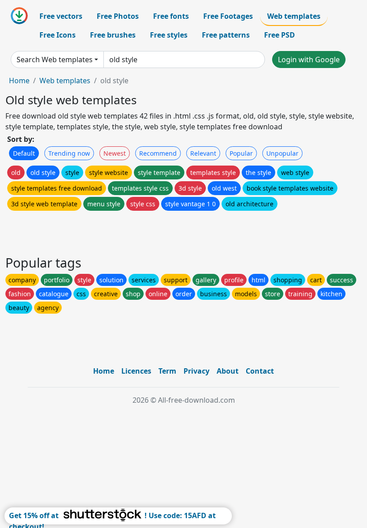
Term (167, 371)
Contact (260, 371)
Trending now (69, 153)
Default (24, 153)
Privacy (196, 371)
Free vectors (60, 16)
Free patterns (226, 35)
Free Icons (57, 35)
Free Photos (118, 16)
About (228, 371)
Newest (114, 153)
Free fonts (171, 16)
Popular (241, 153)
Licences (136, 371)
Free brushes (113, 35)
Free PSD (279, 35)
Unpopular (282, 153)
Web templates (293, 16)
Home (19, 80)
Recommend (158, 153)
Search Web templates (55, 59)
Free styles (169, 35)
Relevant (203, 153)
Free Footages (228, 16)
